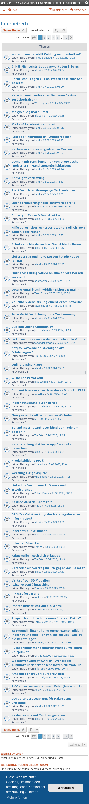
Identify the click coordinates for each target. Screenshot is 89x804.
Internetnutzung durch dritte (34, 403)
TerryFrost (40, 293)
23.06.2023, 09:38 (62, 493)
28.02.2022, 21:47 (55, 690)
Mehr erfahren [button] (17, 797)
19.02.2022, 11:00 (54, 706)
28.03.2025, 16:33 (53, 181)
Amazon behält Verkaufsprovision (38, 674)
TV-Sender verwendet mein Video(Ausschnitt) (47, 686)
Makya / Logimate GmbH (30, 112)
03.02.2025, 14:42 (61, 206)
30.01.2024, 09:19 (61, 381)
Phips (37, 505)
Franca (38, 534)
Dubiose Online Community (32, 327)
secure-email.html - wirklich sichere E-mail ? (45, 289)
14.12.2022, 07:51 (59, 609)
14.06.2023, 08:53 (53, 505)
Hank (37, 86)
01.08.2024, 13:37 (59, 281)
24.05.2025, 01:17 (53, 153)
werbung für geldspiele (29, 473)
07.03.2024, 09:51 (67, 343)
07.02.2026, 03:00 (53, 86)
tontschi (39, 597)
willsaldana (40, 476)
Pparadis (39, 464)
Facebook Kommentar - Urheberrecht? (41, 136)
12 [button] (65, 37)
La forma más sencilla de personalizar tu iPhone (48, 339)
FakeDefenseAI (43, 57)
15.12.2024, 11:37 (54, 248)
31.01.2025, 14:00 (54, 219)
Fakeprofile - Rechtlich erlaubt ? (36, 555)
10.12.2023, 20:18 (61, 406)
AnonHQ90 (40, 642)
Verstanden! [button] (65, 787)
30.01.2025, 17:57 (53, 235)
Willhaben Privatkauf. (28, 378)
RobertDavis (41, 493)
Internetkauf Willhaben (29, 531)
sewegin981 (41, 305)
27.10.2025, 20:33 (54, 115)
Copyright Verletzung (28, 178)
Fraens (38, 588)
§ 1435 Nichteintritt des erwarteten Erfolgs (45, 66)
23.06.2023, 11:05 (60, 476)
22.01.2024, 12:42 (57, 394)
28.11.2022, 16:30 (60, 642)
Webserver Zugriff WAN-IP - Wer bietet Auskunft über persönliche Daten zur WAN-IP (46, 663)
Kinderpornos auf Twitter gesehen (38, 715)
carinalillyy (40, 677)
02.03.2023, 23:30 (54, 571)
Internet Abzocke (25, 543)
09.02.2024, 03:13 (54, 368)
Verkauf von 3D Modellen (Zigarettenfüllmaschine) (31, 582)
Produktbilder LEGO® (28, 460)
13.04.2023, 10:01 (55, 547)
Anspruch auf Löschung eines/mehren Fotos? (46, 618)
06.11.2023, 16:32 (51, 419)
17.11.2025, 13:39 (60, 103)
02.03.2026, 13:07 (54, 70)
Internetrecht (15, 23)
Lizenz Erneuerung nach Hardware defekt (43, 203)
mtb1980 (39, 668)
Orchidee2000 (42, 655)
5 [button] (58, 37)
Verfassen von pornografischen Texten (42, 149)
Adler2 (38, 690)
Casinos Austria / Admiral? (32, 502)
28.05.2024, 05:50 (59, 293)
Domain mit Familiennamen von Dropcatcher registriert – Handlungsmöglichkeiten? (46, 163)
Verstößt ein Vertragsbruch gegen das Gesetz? (48, 568)
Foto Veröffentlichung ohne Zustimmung (43, 314)
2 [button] (44, 37)
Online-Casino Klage (27, 364)
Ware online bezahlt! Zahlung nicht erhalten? (46, 54)
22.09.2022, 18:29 (64, 655)
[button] (34, 37)
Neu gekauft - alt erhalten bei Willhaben (42, 415)
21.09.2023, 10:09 (54, 452)
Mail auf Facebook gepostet (33, 124)
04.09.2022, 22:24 (59, 677)
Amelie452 (40, 609)
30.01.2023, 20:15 (56, 597)
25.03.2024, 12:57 (54, 318)
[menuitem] (87, 3)
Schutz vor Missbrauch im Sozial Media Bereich (47, 244)
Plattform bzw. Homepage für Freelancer (43, 190)
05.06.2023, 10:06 (54, 522)
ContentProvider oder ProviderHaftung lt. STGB (48, 390)
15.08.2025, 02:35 (53, 140)
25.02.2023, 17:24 (55, 588)
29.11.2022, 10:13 (64, 622)
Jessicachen (41, 330)
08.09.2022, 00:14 (58, 668)
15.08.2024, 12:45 (54, 264)
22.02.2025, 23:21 (53, 194)
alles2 (37, 70)
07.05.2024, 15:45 (61, 305)
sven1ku (39, 394)
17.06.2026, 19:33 (64, 57)
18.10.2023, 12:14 (54, 435)
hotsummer (41, 206)
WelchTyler (40, 103)
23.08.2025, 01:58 (53, 128)
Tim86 (38, 356)
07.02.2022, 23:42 (54, 719)
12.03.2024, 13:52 (61, 330)
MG (36, 419)
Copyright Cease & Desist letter (36, 215)
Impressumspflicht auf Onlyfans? (37, 606)
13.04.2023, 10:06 (55, 534)
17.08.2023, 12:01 (58, 464)
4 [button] (53, 37)
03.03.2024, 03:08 (54, 356)
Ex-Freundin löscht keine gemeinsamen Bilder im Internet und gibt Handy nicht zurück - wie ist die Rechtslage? (48, 634)
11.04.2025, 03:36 (53, 169)
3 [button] (49, 37)
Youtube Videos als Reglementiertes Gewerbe (47, 302)
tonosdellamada (44, 343)
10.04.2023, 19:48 (54, 559)
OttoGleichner (42, 622)
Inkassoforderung (26, 593)
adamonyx (40, 281)
